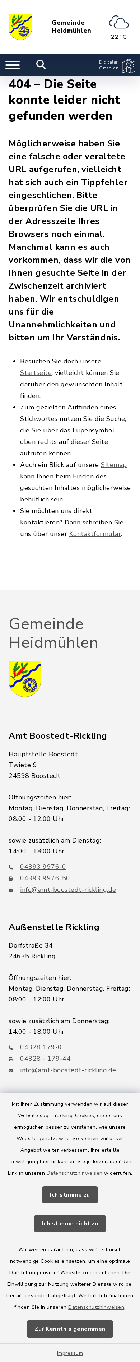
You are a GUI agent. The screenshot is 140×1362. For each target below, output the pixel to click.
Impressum (70, 1353)
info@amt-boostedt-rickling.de (68, 889)
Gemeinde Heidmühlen (72, 27)
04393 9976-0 (43, 866)
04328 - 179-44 (45, 1058)
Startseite (36, 372)
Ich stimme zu (70, 1195)
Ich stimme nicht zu (70, 1224)
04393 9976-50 (45, 878)
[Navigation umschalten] (12, 65)
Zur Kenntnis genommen (70, 1329)
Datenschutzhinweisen (75, 1173)
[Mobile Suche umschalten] (41, 65)
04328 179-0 (41, 1047)
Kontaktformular (95, 533)
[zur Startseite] (20, 27)
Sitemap (114, 464)
